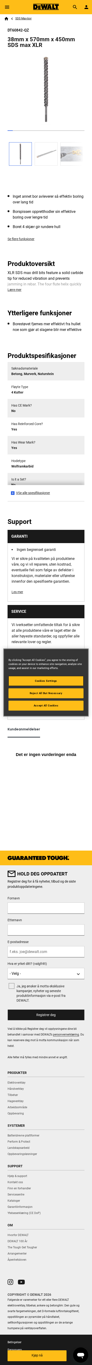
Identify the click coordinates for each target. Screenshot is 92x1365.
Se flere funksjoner (21, 239)
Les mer (17, 592)
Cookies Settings (46, 680)
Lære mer (14, 290)
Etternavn (15, 920)
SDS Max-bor (23, 18)
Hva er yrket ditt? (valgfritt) (27, 964)
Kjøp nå (37, 1355)
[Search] (75, 7)
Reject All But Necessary (46, 693)
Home (6, 18)
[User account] (86, 7)
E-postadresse (18, 942)
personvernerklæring (66, 1034)
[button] (10, 1282)
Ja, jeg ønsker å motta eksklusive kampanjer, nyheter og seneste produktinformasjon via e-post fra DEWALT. (41, 993)
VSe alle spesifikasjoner (33, 493)
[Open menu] (7, 7)
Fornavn (14, 898)
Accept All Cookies (46, 705)
